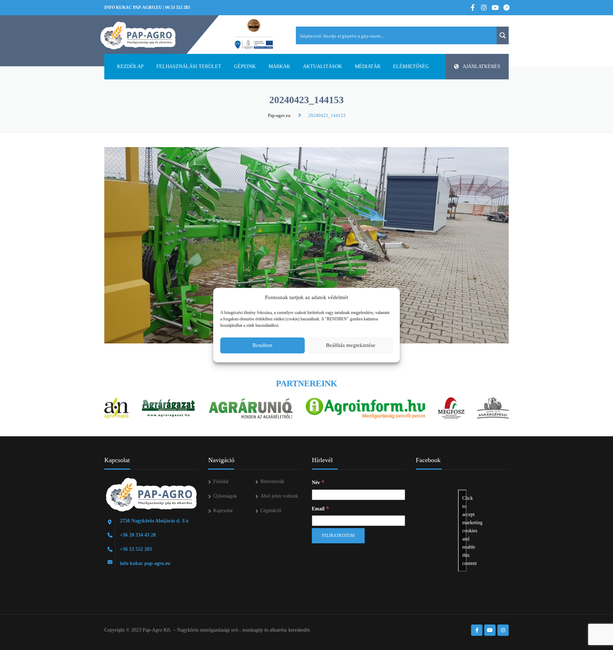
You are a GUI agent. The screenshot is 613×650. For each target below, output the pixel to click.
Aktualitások (322, 66)
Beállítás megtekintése (350, 345)
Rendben (262, 345)
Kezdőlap (130, 66)
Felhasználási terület (188, 66)
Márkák (279, 66)
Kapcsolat (223, 510)
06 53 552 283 (177, 7)
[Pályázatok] (253, 34)
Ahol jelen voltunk (279, 496)
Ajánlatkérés (481, 66)
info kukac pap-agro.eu (133, 7)
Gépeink (245, 66)
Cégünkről (270, 510)
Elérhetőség (411, 66)
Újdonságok (225, 496)
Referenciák (272, 481)
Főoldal (220, 481)
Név (318, 482)
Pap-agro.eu (279, 115)
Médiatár (367, 66)
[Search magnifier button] (503, 35)
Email (320, 508)
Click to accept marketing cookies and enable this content (464, 530)
